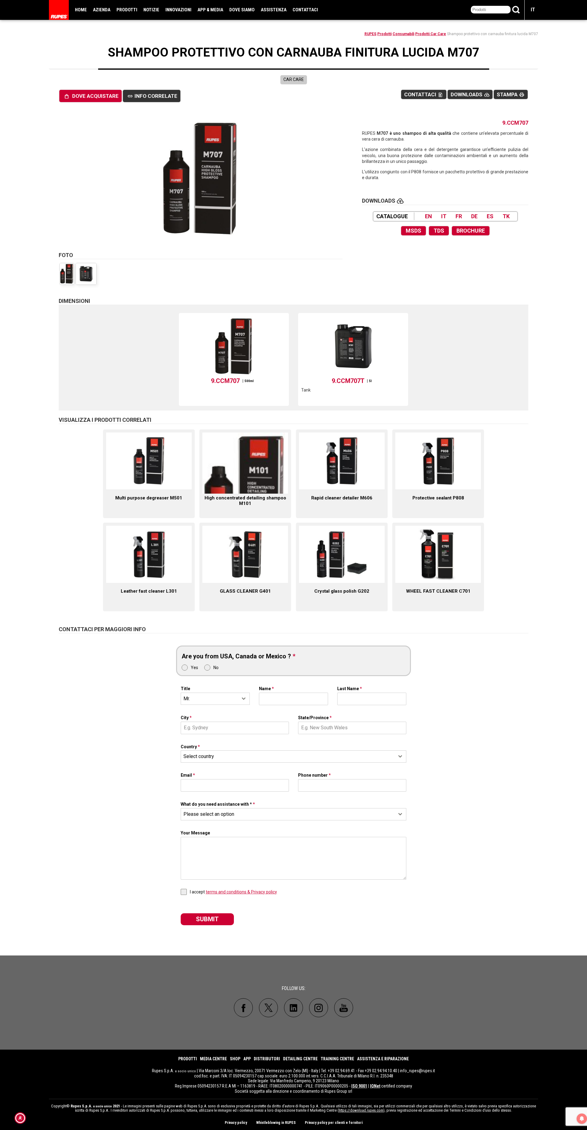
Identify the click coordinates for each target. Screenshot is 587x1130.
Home (81, 10)
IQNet (375, 1086)
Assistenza (273, 10)
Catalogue (392, 216)
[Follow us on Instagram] (318, 1007)
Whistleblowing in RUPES (276, 1123)
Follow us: (293, 988)
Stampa (511, 94)
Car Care (293, 79)
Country (190, 746)
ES (490, 216)
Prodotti (126, 10)
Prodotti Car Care (430, 34)
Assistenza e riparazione (383, 1058)
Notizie (151, 10)
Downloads (470, 94)
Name (266, 688)
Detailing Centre (300, 1058)
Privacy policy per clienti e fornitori (334, 1123)
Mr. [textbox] (186, 698)
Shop (235, 1058)
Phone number (314, 775)
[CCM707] (201, 179)
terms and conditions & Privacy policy (241, 891)
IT (533, 10)
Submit (207, 919)
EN (428, 216)
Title (185, 688)
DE (474, 216)
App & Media (210, 10)
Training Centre (337, 1058)
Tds (439, 230)
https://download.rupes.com (361, 1110)
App (247, 1058)
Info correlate (152, 96)
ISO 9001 (359, 1086)
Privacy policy (236, 1123)
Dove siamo (242, 10)
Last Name (349, 688)
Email (188, 775)
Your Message (195, 832)
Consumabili (403, 34)
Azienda (101, 10)
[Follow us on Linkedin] (293, 1007)
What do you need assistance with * (218, 804)
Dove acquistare (91, 96)
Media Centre (213, 1058)
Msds (413, 230)
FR (459, 216)
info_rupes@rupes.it (417, 1070)
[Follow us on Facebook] (243, 1007)
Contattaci (305, 10)
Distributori (267, 1058)
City (186, 717)
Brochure (470, 230)
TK (506, 216)
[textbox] (288, 756)
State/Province (315, 717)
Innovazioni (178, 10)
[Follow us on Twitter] (268, 1007)
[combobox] (215, 699)
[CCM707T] (86, 274)
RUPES (370, 34)
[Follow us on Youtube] (343, 1007)
